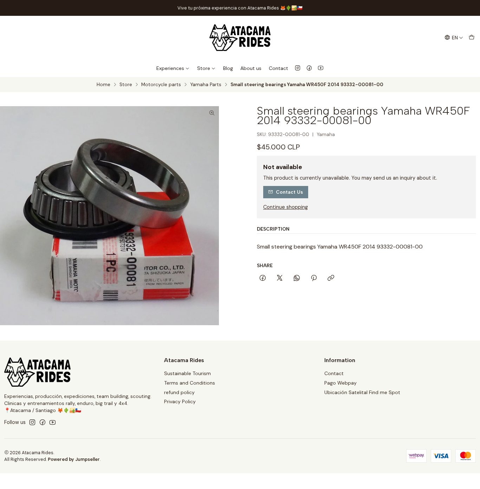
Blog (228, 68)
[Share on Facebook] (262, 278)
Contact (278, 68)
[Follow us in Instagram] (297, 68)
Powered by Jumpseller (74, 459)
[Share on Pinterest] (314, 278)
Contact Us (289, 192)
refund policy (179, 392)
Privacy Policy (180, 401)
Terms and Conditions (189, 383)
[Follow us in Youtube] (321, 68)
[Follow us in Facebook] (309, 68)
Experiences (170, 68)
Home (103, 84)
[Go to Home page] (239, 37)
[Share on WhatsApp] (297, 278)
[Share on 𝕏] (280, 278)
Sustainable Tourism (187, 373)
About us (250, 68)
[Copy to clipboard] (331, 278)
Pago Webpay (340, 383)
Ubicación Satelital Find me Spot (362, 392)
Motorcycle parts (161, 84)
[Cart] (471, 38)
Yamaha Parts (205, 84)
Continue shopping (285, 207)
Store (203, 68)
